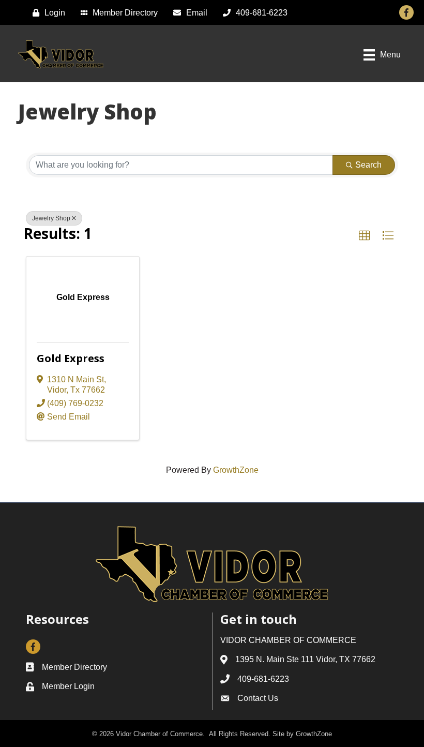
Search (368, 164)
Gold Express (70, 358)
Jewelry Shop (51, 218)
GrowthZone (236, 470)
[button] (364, 236)
